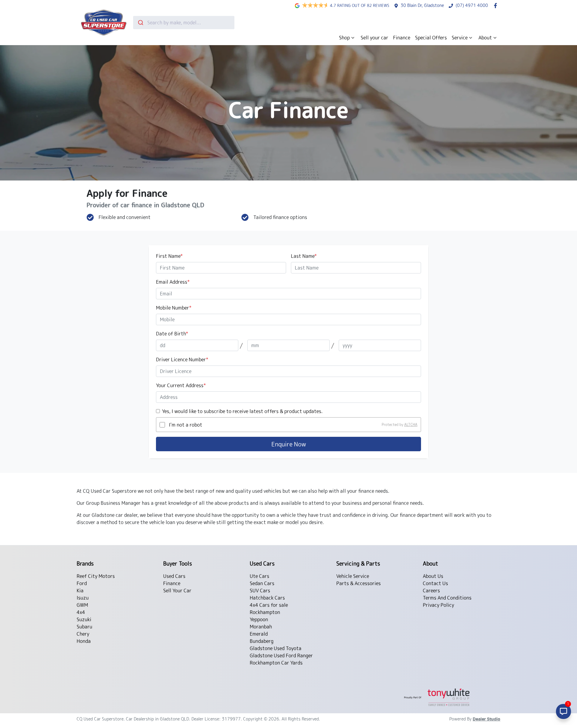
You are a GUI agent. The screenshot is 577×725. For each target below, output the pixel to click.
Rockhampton (265, 612)
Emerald (259, 634)
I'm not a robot (185, 424)
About (485, 37)
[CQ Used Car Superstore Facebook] (496, 5)
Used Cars (174, 576)
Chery (83, 634)
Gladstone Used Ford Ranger (281, 655)
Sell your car (374, 37)
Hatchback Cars (267, 597)
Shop (344, 37)
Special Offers (431, 37)
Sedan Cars (262, 583)
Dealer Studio (486, 719)
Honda (84, 641)
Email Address (173, 282)
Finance (401, 37)
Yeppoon (259, 619)
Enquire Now (288, 444)
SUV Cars (260, 590)
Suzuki (84, 619)
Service (460, 37)
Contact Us (435, 583)
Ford (82, 583)
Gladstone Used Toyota (275, 648)
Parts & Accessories (358, 583)
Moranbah (261, 626)
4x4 (81, 612)
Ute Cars (259, 576)
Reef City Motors (96, 576)
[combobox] (183, 22)
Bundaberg (261, 641)
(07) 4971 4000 (472, 5)
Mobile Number (173, 307)
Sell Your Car (177, 590)
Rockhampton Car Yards (276, 662)
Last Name (304, 256)
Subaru (84, 626)
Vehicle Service (352, 576)
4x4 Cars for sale (269, 605)
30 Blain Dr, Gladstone (422, 5)
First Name (169, 256)
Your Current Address (181, 385)
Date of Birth (172, 333)
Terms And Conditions (447, 597)
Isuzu (83, 597)
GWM (82, 605)
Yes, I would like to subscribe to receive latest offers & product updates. (242, 411)
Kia (80, 590)
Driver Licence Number (182, 359)
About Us (433, 576)
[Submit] (140, 22)
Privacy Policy (438, 605)
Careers (431, 590)
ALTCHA (410, 424)
